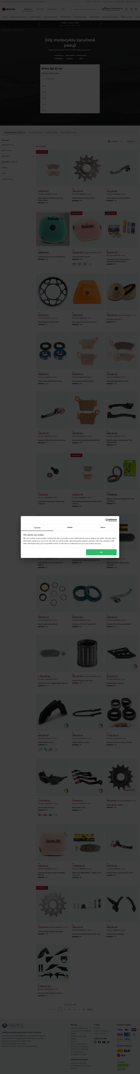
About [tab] (102, 527)
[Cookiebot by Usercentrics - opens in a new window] (107, 520)
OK (101, 552)
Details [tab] (70, 527)
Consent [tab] (37, 528)
